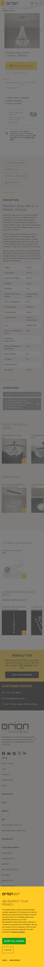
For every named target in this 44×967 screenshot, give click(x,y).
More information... (19, 932)
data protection (15, 960)
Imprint (4, 960)
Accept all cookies (14, 941)
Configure (7, 950)
